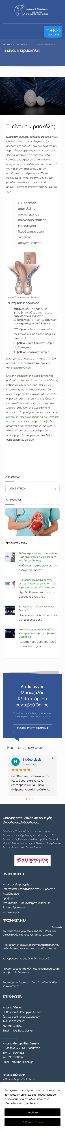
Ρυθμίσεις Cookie (32, 1122)
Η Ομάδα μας (11, 893)
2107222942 (53, 32)
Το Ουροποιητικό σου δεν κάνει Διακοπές (26, 958)
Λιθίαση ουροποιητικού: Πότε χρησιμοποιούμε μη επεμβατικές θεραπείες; (37, 633)
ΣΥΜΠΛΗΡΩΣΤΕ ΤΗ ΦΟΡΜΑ (32, 728)
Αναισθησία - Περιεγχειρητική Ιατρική (26, 903)
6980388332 (15, 1026)
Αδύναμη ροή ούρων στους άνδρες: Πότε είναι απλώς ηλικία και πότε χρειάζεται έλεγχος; (38, 557)
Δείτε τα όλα (57, 927)
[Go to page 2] (32, 798)
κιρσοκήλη (45, 358)
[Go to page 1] (29, 799)
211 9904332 (16, 1052)
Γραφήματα (10, 898)
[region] (32, 1106)
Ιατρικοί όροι (11, 912)
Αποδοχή (32, 1112)
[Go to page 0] (26, 799)
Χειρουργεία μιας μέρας (18, 884)
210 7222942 (17, 1021)
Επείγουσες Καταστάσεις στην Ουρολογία (29, 889)
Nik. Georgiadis (31, 759)
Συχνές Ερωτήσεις (14, 907)
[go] (55, 489)
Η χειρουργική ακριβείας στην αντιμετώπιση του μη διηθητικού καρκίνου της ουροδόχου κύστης (38, 583)
